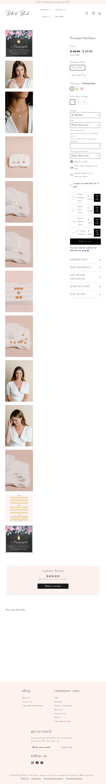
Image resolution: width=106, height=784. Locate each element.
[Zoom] (19, 43)
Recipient (44, 10)
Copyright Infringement (32, 706)
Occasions (59, 10)
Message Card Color (79, 151)
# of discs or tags (79, 96)
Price (72, 46)
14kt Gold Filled (77, 89)
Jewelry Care (60, 714)
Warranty (58, 710)
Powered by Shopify (74, 778)
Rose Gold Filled (82, 89)
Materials (83, 84)
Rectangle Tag (79, 75)
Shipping (58, 702)
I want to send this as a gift (86, 185)
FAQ (56, 698)
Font (72, 121)
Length (73, 111)
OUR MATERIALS (80, 267)
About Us (26, 698)
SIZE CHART (78, 294)
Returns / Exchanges (63, 706)
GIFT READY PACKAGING (77, 277)
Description (78, 260)
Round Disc (77, 68)
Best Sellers (59, 17)
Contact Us (27, 702)
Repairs (57, 717)
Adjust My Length (62, 721)
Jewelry (45, 17)
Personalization (77, 130)
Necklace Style (77, 62)
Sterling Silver (72, 89)
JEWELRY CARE (80, 286)
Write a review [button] (53, 586)
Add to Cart (97, 197)
